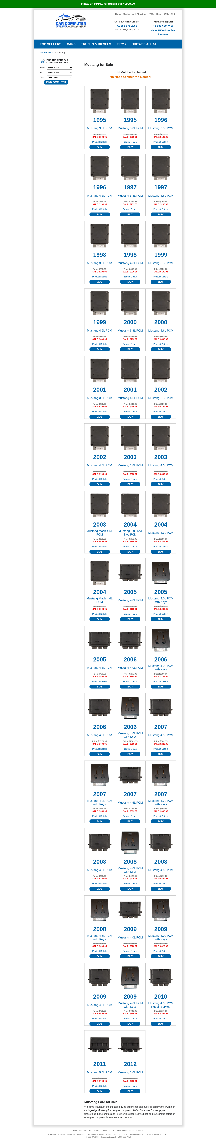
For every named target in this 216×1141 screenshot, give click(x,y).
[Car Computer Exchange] (71, 20)
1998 (99, 254)
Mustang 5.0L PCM (130, 128)
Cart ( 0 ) (170, 14)
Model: (43, 72)
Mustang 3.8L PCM (99, 128)
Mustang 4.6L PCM (99, 195)
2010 (160, 996)
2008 (99, 861)
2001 (99, 389)
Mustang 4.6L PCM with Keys (130, 735)
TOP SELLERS (50, 44)
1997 (130, 187)
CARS (71, 44)
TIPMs (121, 44)
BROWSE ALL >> (144, 44)
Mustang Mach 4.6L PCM (100, 532)
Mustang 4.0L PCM (130, 600)
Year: (42, 77)
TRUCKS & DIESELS (96, 44)
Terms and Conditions (125, 1131)
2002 (160, 389)
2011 (99, 1064)
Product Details (99, 142)
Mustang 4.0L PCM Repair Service (160, 1005)
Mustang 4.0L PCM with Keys (160, 600)
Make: (43, 68)
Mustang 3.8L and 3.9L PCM (130, 532)
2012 (130, 1064)
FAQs (151, 14)
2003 (130, 457)
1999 (160, 254)
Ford (52, 52)
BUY (99, 147)
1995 (99, 120)
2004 (130, 524)
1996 (160, 120)
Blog (158, 14)
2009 (130, 929)
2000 (130, 322)
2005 (130, 592)
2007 (160, 727)
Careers (140, 1131)
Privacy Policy (108, 1131)
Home (118, 14)
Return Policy (94, 1131)
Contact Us (128, 14)
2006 (130, 659)
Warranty (83, 1131)
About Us (141, 14)
